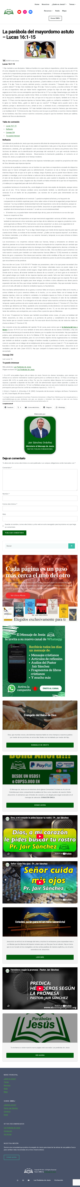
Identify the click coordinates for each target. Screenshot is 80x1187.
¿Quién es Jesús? (10, 1079)
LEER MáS (40, 957)
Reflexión (9, 129)
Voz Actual (7, 1134)
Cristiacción (8, 1131)
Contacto (7, 1111)
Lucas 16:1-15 (11, 126)
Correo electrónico (9, 504)
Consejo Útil (10, 132)
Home (37, 4)
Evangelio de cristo (40, 745)
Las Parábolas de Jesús (22, 367)
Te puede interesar (13, 136)
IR (71, 546)
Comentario (7, 468)
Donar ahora (40, 805)
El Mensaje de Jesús (50, 1172)
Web (4, 514)
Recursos (7, 1085)
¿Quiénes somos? (10, 1105)
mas (7, 1082)
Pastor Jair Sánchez (11, 1108)
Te (5, 1082)
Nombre (5, 494)
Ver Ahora (40, 1055)
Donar (6, 1115)
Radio (6, 1088)
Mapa (6, 1092)
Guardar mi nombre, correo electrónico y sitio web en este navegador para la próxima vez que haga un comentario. (40, 525)
